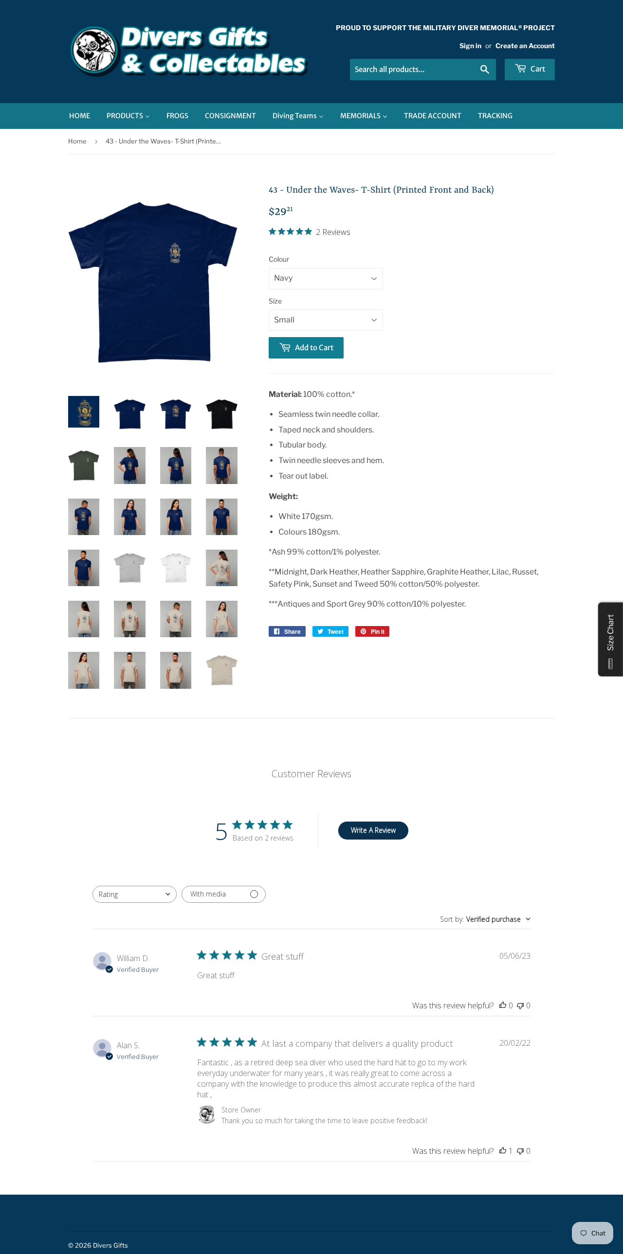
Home (77, 141)
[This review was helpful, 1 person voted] (502, 1151)
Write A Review (373, 830)
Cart (537, 68)
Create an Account (525, 46)
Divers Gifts (110, 1245)
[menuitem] (79, 116)
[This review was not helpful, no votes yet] (520, 1005)
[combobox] (134, 894)
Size (275, 301)
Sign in (470, 46)
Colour (279, 259)
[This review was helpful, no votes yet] (502, 1005)
